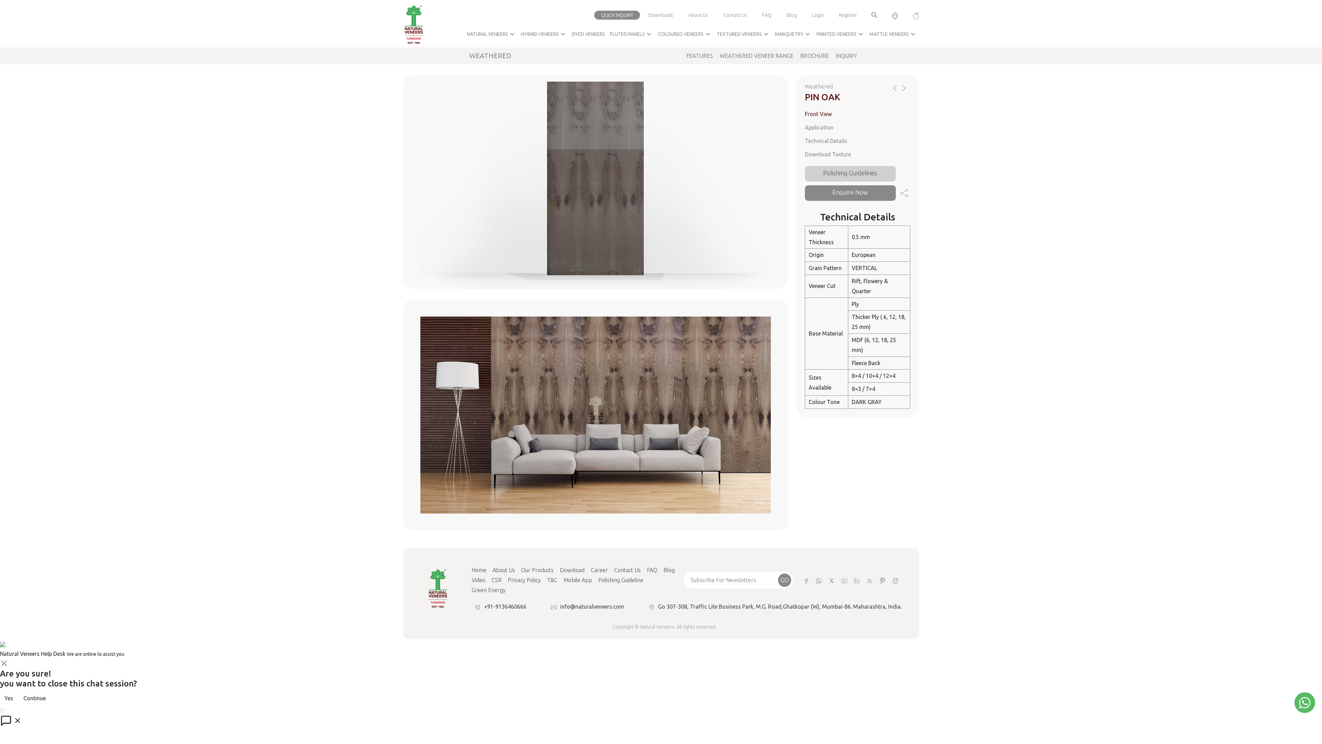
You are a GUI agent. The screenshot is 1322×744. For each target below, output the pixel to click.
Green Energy (489, 590)
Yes (8, 698)
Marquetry (793, 34)
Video (478, 580)
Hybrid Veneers (544, 34)
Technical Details (826, 141)
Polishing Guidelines (850, 172)
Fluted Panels (631, 34)
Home (479, 570)
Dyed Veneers (588, 34)
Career (599, 570)
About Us (698, 15)
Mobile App (578, 580)
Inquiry (846, 56)
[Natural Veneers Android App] (895, 15)
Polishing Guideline (620, 580)
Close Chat (19, 709)
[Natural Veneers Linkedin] (857, 580)
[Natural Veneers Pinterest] (882, 580)
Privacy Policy (524, 580)
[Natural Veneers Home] (437, 588)
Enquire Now (850, 192)
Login (818, 15)
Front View (818, 114)
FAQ (767, 15)
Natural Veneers (491, 34)
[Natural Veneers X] (831, 580)
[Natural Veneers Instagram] (895, 580)
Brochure (814, 56)
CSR (497, 580)
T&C (552, 580)
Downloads (660, 15)
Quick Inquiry (617, 15)
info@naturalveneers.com (592, 606)
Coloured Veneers (685, 34)
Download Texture (828, 154)
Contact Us (735, 15)
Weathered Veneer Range (757, 56)
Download (572, 570)
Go (784, 580)
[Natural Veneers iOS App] (912, 15)
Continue (34, 698)
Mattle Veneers (893, 34)
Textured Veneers (743, 34)
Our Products (537, 570)
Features (699, 56)
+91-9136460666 (505, 606)
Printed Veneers (841, 34)
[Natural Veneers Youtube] (844, 580)
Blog (792, 15)
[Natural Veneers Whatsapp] (818, 580)
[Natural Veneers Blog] (869, 580)
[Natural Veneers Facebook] (806, 580)
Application (819, 127)
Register (848, 15)
